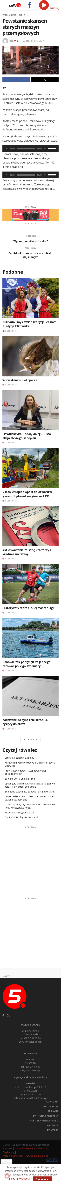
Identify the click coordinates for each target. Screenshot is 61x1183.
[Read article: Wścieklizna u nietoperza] (30, 356)
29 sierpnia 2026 (11, 331)
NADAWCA (53, 1125)
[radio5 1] (30, 214)
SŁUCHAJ (54, 8)
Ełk (28, 14)
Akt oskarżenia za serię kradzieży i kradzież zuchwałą (26, 552)
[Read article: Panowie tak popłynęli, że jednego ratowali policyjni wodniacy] (30, 638)
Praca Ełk (7, 1148)
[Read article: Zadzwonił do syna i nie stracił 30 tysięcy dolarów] (30, 696)
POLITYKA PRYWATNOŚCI (44, 1120)
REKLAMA (53, 1111)
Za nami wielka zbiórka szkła (20, 778)
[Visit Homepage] (15, 4)
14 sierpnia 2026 (11, 671)
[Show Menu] (4, 5)
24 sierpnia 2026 (11, 443)
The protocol (45, 1148)
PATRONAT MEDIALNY (46, 1115)
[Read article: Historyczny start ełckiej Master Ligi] (30, 584)
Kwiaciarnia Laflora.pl (37, 1155)
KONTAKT (53, 1130)
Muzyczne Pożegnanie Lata (19, 812)
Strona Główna (9, 14)
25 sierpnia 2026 (11, 385)
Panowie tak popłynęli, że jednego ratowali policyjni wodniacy (26, 664)
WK (16, 40)
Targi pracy (8, 1152)
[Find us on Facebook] (3, 1015)
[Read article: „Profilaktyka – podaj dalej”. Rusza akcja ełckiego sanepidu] (30, 410)
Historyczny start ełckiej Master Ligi (28, 608)
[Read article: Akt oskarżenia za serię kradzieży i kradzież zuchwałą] (30, 526)
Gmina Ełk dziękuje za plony (19, 757)
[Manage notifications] (7, 1175)
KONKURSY (52, 1101)
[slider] (52, 148)
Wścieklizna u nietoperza (19, 380)
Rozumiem (42, 1178)
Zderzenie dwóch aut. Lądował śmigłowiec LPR (29, 791)
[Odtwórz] (6, 148)
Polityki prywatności (19, 1178)
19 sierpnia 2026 (11, 501)
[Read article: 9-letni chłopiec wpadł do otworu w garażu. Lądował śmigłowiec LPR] (30, 468)
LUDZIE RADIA (51, 1106)
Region (22, 14)
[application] (30, 148)
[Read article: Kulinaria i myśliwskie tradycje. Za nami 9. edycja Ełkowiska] (30, 298)
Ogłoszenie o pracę (25, 1148)
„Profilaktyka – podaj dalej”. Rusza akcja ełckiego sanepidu (26, 436)
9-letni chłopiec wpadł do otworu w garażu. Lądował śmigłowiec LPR (27, 494)
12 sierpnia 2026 (11, 729)
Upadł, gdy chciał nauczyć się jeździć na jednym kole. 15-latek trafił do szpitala (30, 785)
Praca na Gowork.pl (12, 1155)
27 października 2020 (33, 40)
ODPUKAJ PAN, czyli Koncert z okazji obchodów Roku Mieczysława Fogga (30, 806)
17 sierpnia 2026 (11, 613)
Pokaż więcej (31, 739)
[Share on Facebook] (16, 79)
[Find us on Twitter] (8, 1015)
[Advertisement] (30, 860)
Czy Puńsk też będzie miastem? (21, 817)
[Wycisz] (44, 148)
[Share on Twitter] (45, 79)
